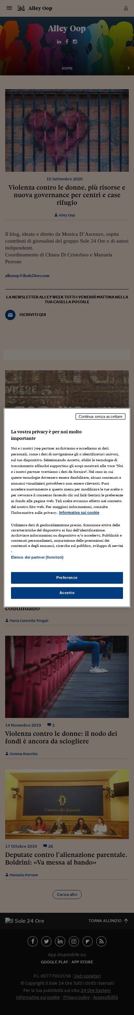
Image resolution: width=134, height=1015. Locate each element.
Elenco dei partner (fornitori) (37, 557)
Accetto (67, 593)
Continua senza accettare (101, 416)
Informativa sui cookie (79, 512)
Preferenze (67, 577)
